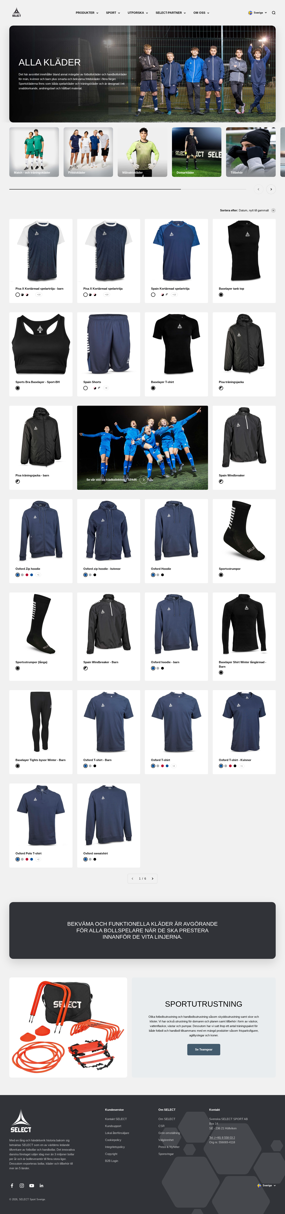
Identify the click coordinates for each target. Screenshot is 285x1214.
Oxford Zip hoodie (28, 568)
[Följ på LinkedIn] (41, 1185)
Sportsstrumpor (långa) (31, 662)
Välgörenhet (166, 1140)
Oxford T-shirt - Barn (97, 760)
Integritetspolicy (115, 1147)
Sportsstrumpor (230, 568)
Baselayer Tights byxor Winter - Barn (41, 760)
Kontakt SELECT (116, 1119)
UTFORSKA (136, 12)
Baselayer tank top (231, 288)
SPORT (111, 12)
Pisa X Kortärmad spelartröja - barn (39, 288)
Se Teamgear (203, 1049)
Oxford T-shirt (160, 760)
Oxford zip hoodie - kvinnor (102, 568)
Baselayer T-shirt (162, 382)
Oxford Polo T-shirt (28, 853)
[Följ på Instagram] (21, 1185)
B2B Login (111, 1160)
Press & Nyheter (169, 1147)
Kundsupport (113, 1126)
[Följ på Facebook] (12, 1185)
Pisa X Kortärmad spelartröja (103, 288)
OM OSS (199, 12)
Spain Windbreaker (232, 475)
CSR (161, 1126)
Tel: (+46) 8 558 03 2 (222, 1137)
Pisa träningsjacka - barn (32, 475)
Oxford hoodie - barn (165, 662)
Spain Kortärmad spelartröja (170, 288)
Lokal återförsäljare (117, 1133)
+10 (39, 295)
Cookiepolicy (113, 1140)
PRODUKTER (85, 12)
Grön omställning (169, 1133)
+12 (174, 295)
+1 (38, 575)
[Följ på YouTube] (31, 1185)
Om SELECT (166, 1119)
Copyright (111, 1153)
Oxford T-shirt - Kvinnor (235, 760)
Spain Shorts (92, 382)
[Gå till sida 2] (152, 878)
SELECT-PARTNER (169, 12)
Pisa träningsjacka (231, 382)
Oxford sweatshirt (95, 853)
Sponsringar (166, 1153)
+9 (106, 388)
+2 (174, 766)
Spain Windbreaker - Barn (100, 662)
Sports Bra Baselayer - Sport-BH (38, 382)
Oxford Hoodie (161, 568)
